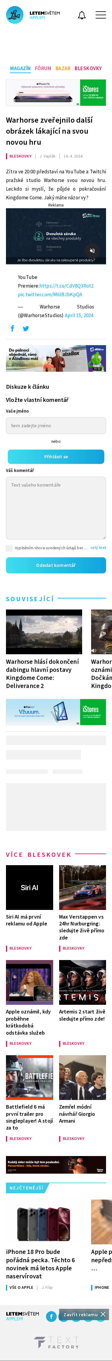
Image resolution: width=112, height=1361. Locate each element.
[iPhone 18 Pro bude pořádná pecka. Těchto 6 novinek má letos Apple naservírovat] (44, 1222)
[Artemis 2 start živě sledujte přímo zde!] (82, 982)
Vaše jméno (17, 411)
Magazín (20, 68)
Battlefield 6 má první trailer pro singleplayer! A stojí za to (29, 1117)
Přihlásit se (56, 456)
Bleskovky (88, 68)
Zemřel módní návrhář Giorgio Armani (77, 1114)
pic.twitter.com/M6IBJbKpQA (50, 294)
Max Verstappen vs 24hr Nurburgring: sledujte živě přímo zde (82, 927)
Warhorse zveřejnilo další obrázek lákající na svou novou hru (49, 131)
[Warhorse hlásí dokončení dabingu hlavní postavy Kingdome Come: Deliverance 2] (44, 631)
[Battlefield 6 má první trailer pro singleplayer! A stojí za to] (29, 1077)
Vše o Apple (21, 1287)
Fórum (43, 68)
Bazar (63, 68)
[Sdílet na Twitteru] (25, 330)
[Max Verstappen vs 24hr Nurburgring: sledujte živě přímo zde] (82, 887)
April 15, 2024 (79, 315)
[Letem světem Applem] (33, 15)
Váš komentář (20, 470)
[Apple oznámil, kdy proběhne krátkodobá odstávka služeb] (29, 982)
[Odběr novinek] (82, 16)
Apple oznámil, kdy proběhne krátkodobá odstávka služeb (28, 1022)
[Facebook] (51, 1316)
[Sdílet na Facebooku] (12, 330)
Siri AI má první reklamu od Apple (26, 920)
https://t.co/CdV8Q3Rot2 (66, 286)
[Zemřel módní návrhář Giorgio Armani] (82, 1077)
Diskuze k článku (27, 387)
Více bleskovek (39, 855)
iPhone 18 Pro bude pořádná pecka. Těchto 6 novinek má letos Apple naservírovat (40, 1263)
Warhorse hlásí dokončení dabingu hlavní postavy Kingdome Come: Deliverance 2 (42, 673)
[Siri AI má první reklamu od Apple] (29, 887)
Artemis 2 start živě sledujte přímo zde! (82, 1015)
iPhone (102, 1287)
